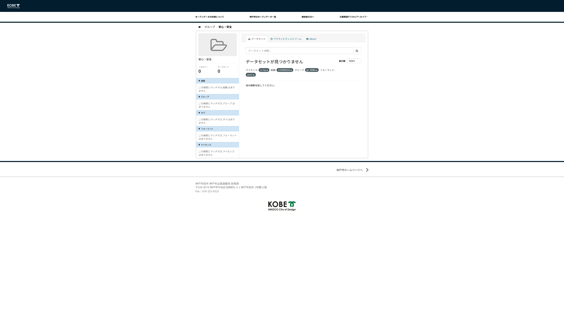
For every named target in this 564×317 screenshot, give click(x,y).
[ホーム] (199, 27)
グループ (209, 27)
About (312, 39)
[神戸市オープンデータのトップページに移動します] (15, 6)
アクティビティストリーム (287, 39)
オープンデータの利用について (209, 16)
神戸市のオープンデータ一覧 (263, 16)
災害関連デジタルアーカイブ (353, 16)
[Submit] (357, 50)
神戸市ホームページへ (349, 170)
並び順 (342, 60)
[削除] (267, 70)
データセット (258, 39)
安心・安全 (225, 27)
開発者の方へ (308, 16)
